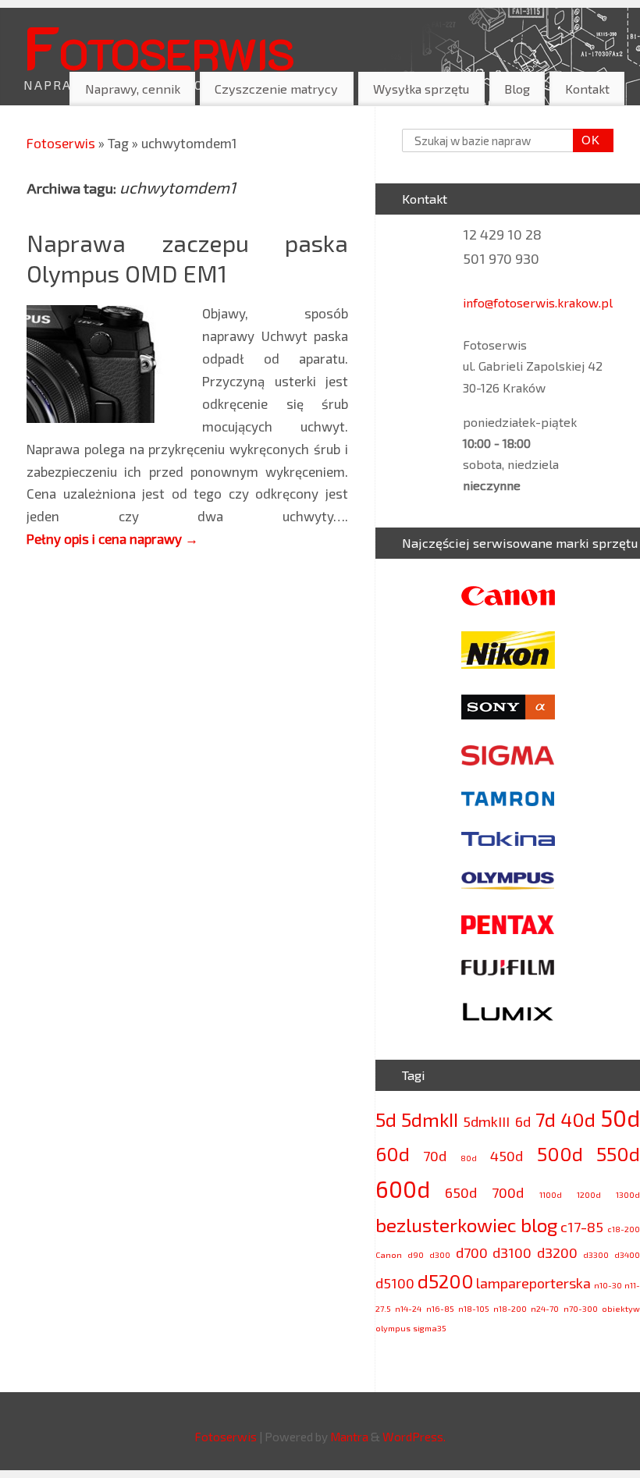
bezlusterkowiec (446, 1224)
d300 (439, 1254)
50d (620, 1118)
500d (560, 1153)
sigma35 (429, 1328)
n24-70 (545, 1308)
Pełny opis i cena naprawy (112, 538)
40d (578, 1119)
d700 (472, 1252)
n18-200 (510, 1308)
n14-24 (408, 1308)
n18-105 (473, 1308)
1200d (589, 1194)
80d (468, 1158)
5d (385, 1119)
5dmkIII (486, 1121)
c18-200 (623, 1229)
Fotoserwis (158, 46)
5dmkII (429, 1119)
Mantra (349, 1437)
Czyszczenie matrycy (276, 88)
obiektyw (621, 1308)
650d (461, 1192)
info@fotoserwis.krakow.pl (538, 302)
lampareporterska (533, 1282)
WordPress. (414, 1437)
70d (434, 1155)
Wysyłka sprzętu (421, 88)
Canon (388, 1254)
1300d (628, 1194)
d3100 (512, 1252)
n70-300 (581, 1308)
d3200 (557, 1252)
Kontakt (587, 88)
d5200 (446, 1281)
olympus (393, 1328)
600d (402, 1189)
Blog (517, 88)
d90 (415, 1254)
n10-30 (608, 1285)
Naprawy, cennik (132, 88)
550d (618, 1153)
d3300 (596, 1254)
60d (392, 1153)
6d (523, 1121)
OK (587, 140)
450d (506, 1155)
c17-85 (581, 1226)
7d (545, 1119)
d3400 (627, 1254)
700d (508, 1192)
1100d (550, 1194)
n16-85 (440, 1308)
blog (539, 1224)
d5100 (394, 1282)
